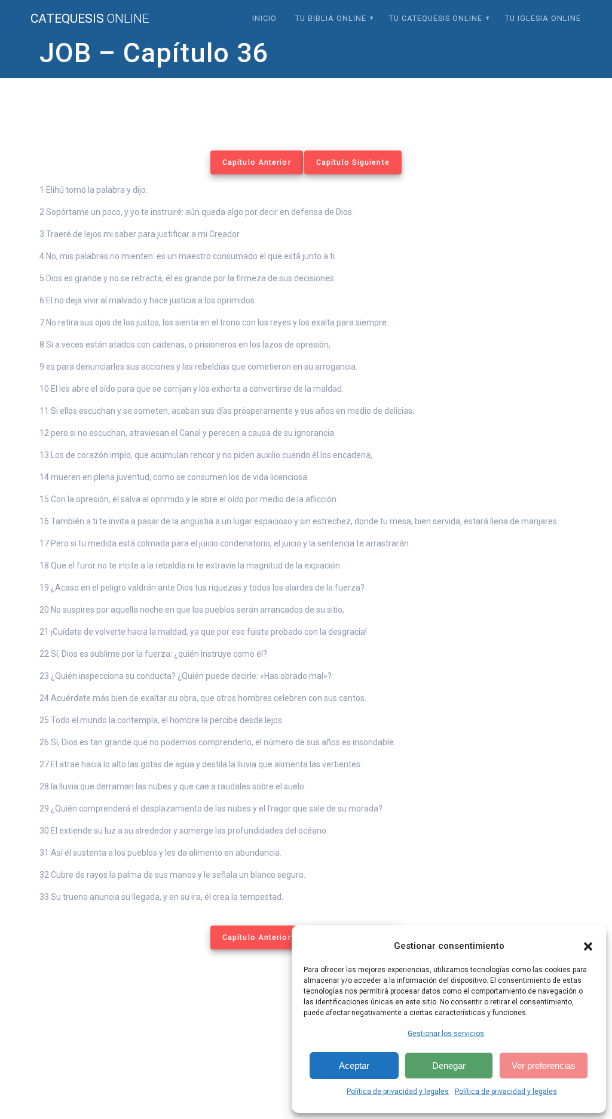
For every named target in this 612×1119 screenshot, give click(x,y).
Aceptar (354, 1065)
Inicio (264, 18)
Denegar (449, 1065)
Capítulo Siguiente (353, 162)
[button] (588, 946)
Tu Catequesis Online (435, 18)
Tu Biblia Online (330, 18)
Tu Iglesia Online (543, 18)
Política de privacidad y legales (398, 1091)
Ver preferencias (544, 1065)
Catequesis (89, 19)
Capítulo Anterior (256, 162)
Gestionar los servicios (446, 1033)
